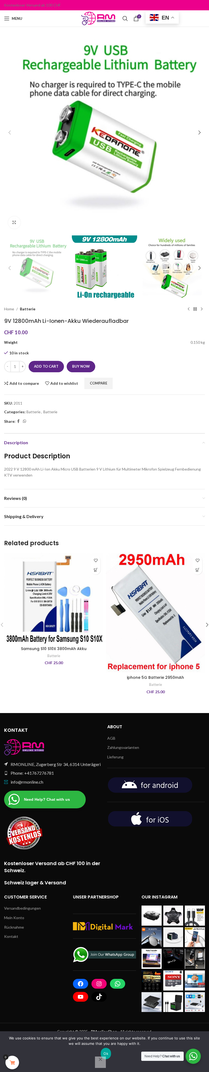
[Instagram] (99, 984)
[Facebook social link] (18, 421)
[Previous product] (188, 309)
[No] (100, 1062)
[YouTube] (80, 997)
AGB (111, 738)
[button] (9, 132)
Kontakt (11, 936)
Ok (105, 1053)
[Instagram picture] (152, 916)
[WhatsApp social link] (24, 421)
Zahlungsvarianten (123, 747)
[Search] (125, 18)
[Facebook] (80, 984)
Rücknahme (14, 927)
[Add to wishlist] (95, 560)
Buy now (81, 366)
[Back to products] (195, 309)
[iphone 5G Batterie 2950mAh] (155, 613)
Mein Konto (14, 917)
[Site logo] (99, 18)
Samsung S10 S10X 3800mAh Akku (54, 648)
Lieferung (115, 757)
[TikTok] (99, 997)
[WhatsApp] (117, 984)
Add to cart (46, 366)
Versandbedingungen (22, 908)
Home (9, 309)
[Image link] (24, 746)
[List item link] (53, 773)
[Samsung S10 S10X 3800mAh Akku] (53, 598)
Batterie (27, 309)
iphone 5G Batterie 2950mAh (155, 677)
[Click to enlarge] (14, 222)
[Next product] (201, 309)
